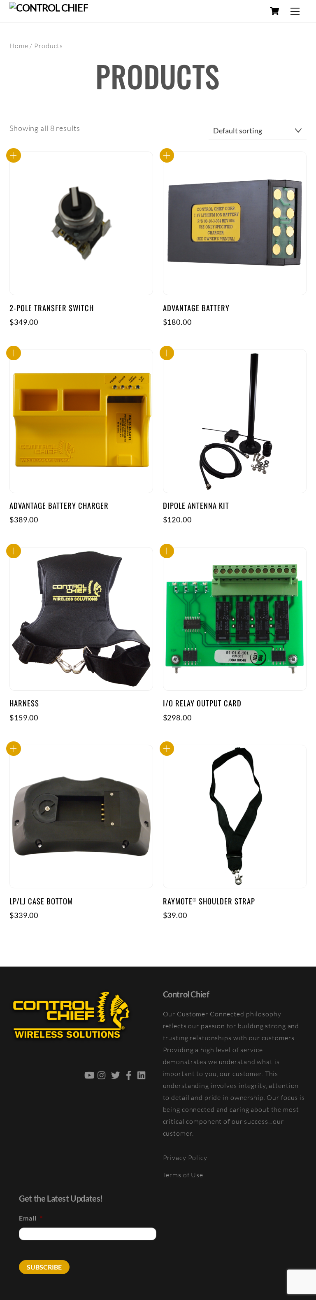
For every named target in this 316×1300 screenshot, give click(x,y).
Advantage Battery (196, 308)
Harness (24, 703)
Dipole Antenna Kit (196, 505)
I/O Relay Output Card (202, 703)
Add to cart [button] (13, 155)
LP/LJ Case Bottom (41, 901)
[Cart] (274, 11)
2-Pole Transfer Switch (51, 308)
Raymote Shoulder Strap (209, 901)
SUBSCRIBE (44, 1267)
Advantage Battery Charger (59, 505)
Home (18, 46)
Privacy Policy (185, 1157)
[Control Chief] (48, 8)
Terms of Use (183, 1175)
